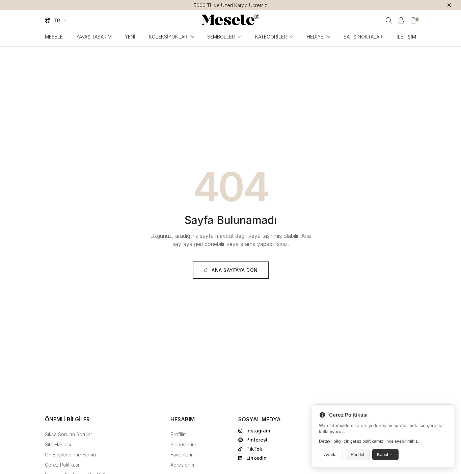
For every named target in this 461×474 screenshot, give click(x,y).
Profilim (178, 434)
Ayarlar (331, 454)
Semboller (221, 37)
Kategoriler (271, 37)
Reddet (357, 454)
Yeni (130, 37)
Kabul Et (385, 454)
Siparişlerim (183, 444)
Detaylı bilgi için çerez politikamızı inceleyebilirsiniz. (369, 441)
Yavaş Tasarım (94, 37)
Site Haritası (58, 444)
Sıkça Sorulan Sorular (68, 434)
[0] (413, 20)
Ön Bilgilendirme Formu (70, 454)
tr (57, 20)
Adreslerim (182, 465)
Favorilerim (182, 454)
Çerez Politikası (62, 465)
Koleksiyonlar (168, 37)
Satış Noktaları (363, 37)
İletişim (406, 37)
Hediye (315, 37)
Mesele (54, 37)
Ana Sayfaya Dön (235, 270)
